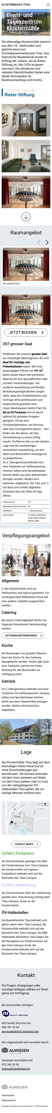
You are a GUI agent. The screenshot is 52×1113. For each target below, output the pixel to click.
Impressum (8, 1095)
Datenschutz (9, 1100)
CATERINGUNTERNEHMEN (21, 635)
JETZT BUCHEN (23, 332)
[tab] (26, 266)
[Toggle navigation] (48, 5)
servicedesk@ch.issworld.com (20, 1031)
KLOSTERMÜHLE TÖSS (16, 4)
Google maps (24, 844)
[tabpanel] (26, 405)
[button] (47, 242)
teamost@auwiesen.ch (16, 1068)
